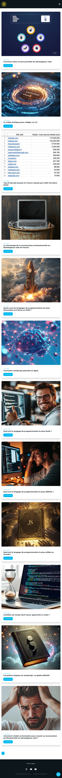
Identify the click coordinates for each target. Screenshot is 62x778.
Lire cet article (8, 65)
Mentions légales (31, 763)
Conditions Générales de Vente (23, 774)
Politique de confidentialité (40, 774)
